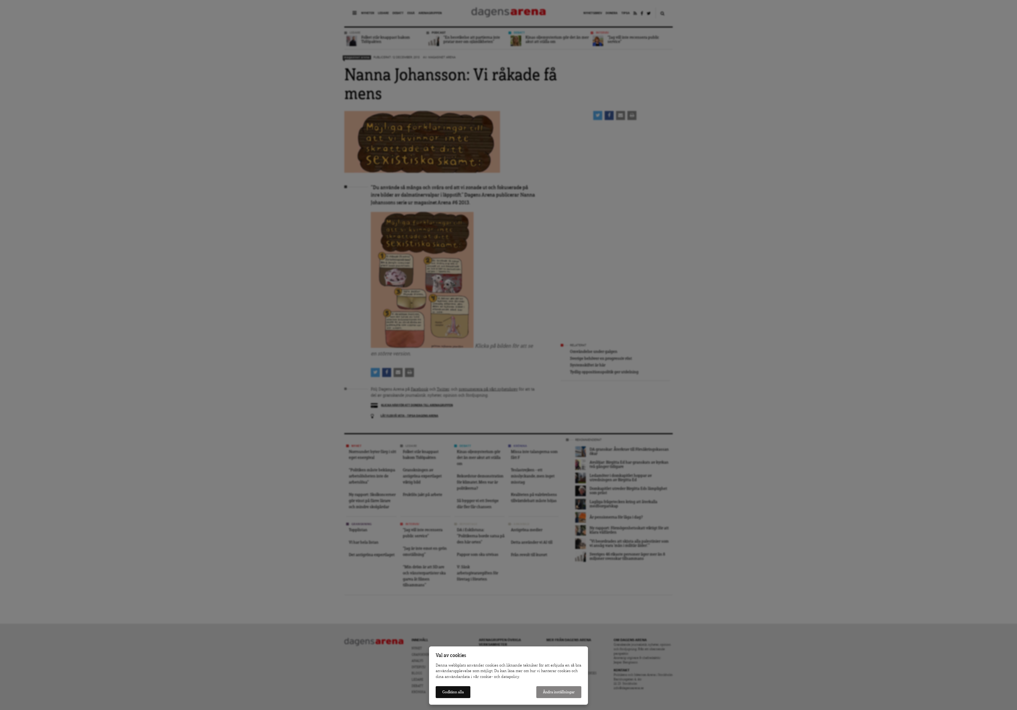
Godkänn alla (453, 692)
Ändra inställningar (559, 692)
